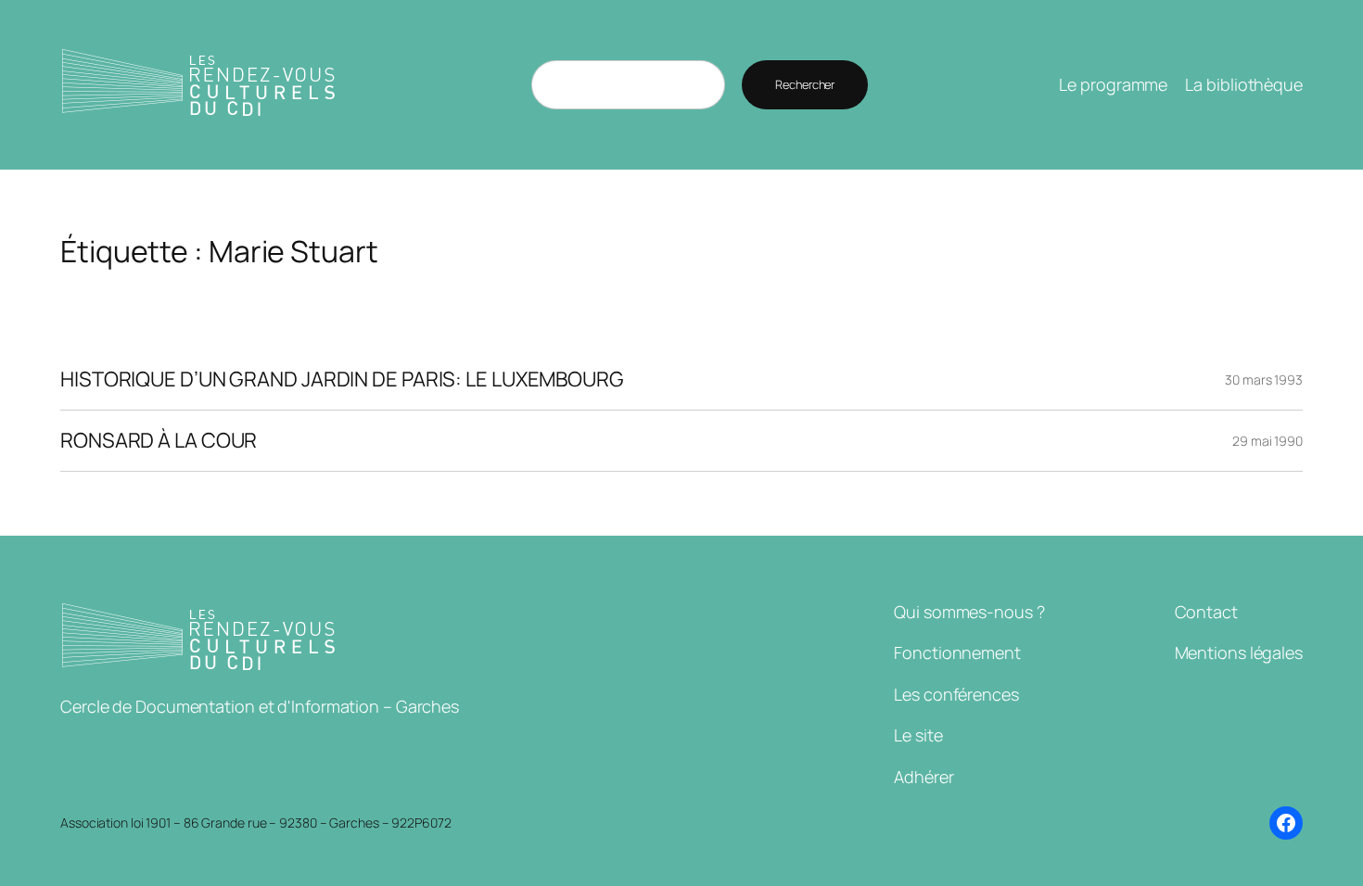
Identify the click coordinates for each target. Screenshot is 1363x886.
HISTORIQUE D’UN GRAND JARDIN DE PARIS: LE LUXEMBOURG (342, 379)
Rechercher (804, 84)
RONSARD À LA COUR (158, 440)
